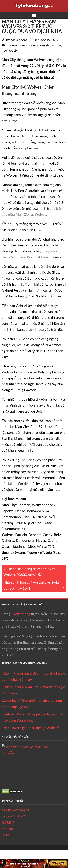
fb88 (5, 835)
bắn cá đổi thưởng (15, 816)
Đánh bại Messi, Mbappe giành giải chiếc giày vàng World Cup (33, 717)
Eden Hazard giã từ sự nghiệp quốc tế (30, 728)
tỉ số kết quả (34, 329)
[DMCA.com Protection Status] (12, 792)
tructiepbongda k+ (16, 810)
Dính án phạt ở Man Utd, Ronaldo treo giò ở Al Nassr (33, 690)
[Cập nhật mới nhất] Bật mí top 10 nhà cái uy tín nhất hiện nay (33, 677)
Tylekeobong (20, 614)
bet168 (7, 829)
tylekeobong (19, 40)
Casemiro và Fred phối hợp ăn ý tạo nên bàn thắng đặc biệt (32, 704)
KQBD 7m (9, 822)
